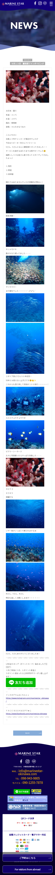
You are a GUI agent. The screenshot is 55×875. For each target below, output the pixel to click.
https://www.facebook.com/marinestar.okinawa (26, 713)
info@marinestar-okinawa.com (30, 772)
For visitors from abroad (27, 869)
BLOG (27, 733)
